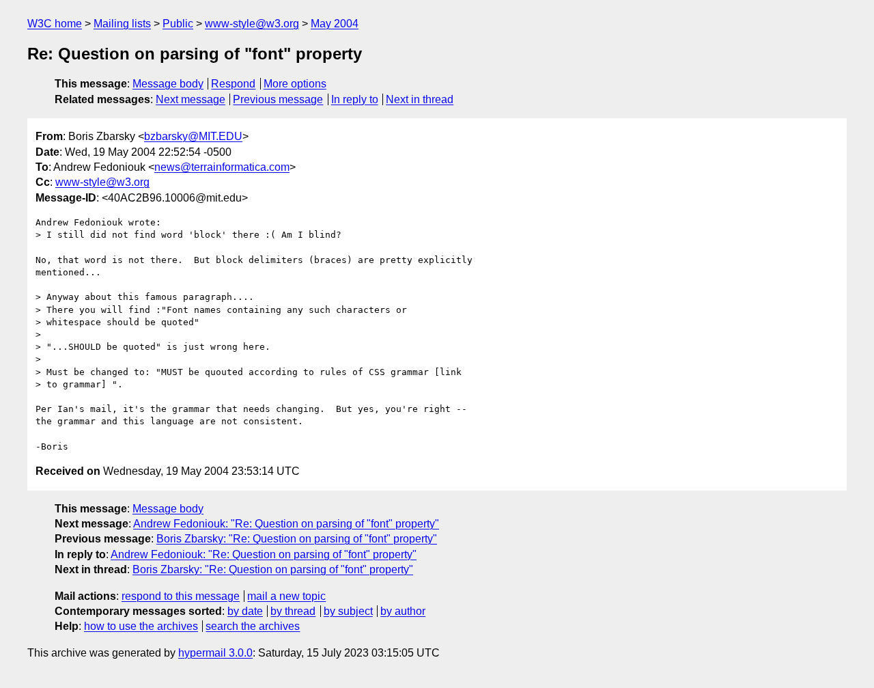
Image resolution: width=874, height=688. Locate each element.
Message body (167, 84)
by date (245, 611)
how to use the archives (141, 626)
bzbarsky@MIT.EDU (193, 136)
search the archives (253, 626)
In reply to (354, 99)
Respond (233, 84)
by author (402, 611)
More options (295, 84)
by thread (292, 611)
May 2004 (334, 23)
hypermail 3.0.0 (215, 653)
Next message (190, 99)
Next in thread (419, 99)
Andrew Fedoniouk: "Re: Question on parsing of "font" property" (286, 523)
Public (178, 23)
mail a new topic (286, 596)
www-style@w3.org (252, 23)
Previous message (278, 99)
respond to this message (181, 596)
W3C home (54, 23)
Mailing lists (122, 23)
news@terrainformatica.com (222, 167)
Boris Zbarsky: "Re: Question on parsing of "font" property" (296, 539)
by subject (348, 611)
